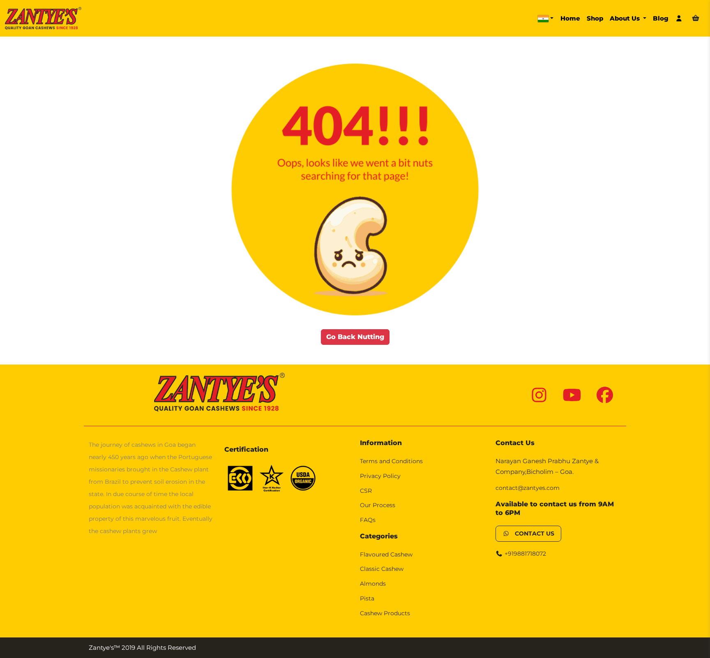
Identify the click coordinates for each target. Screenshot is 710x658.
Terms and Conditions (391, 461)
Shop (595, 18)
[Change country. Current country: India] (545, 18)
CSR (366, 490)
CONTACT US (532, 533)
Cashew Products (385, 613)
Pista (367, 598)
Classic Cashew (381, 569)
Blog (661, 18)
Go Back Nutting (355, 337)
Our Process (377, 505)
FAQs (368, 520)
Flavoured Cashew (386, 554)
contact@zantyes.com (528, 488)
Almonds (373, 583)
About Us (625, 18)
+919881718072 (524, 553)
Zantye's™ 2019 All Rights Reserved (142, 647)
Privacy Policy (380, 476)
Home (570, 18)
